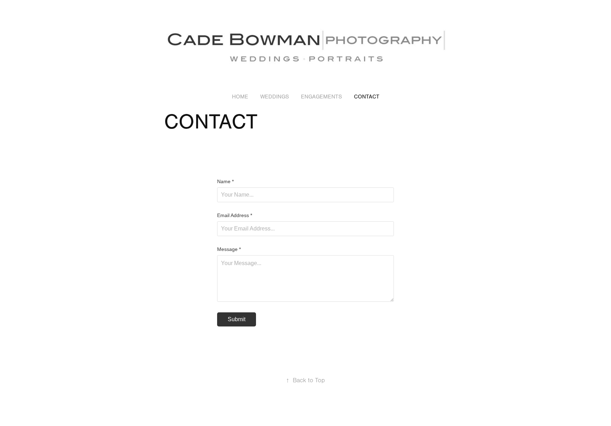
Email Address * (234, 215)
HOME (240, 97)
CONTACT (366, 97)
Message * (229, 249)
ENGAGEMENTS (321, 97)
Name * (225, 181)
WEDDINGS (274, 97)
